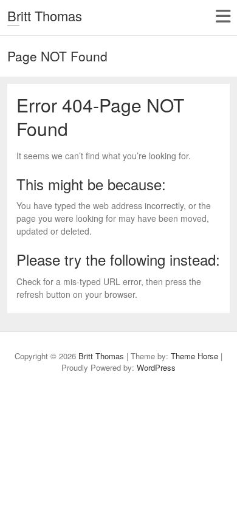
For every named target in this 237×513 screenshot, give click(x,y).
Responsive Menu (223, 16)
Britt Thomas (44, 15)
